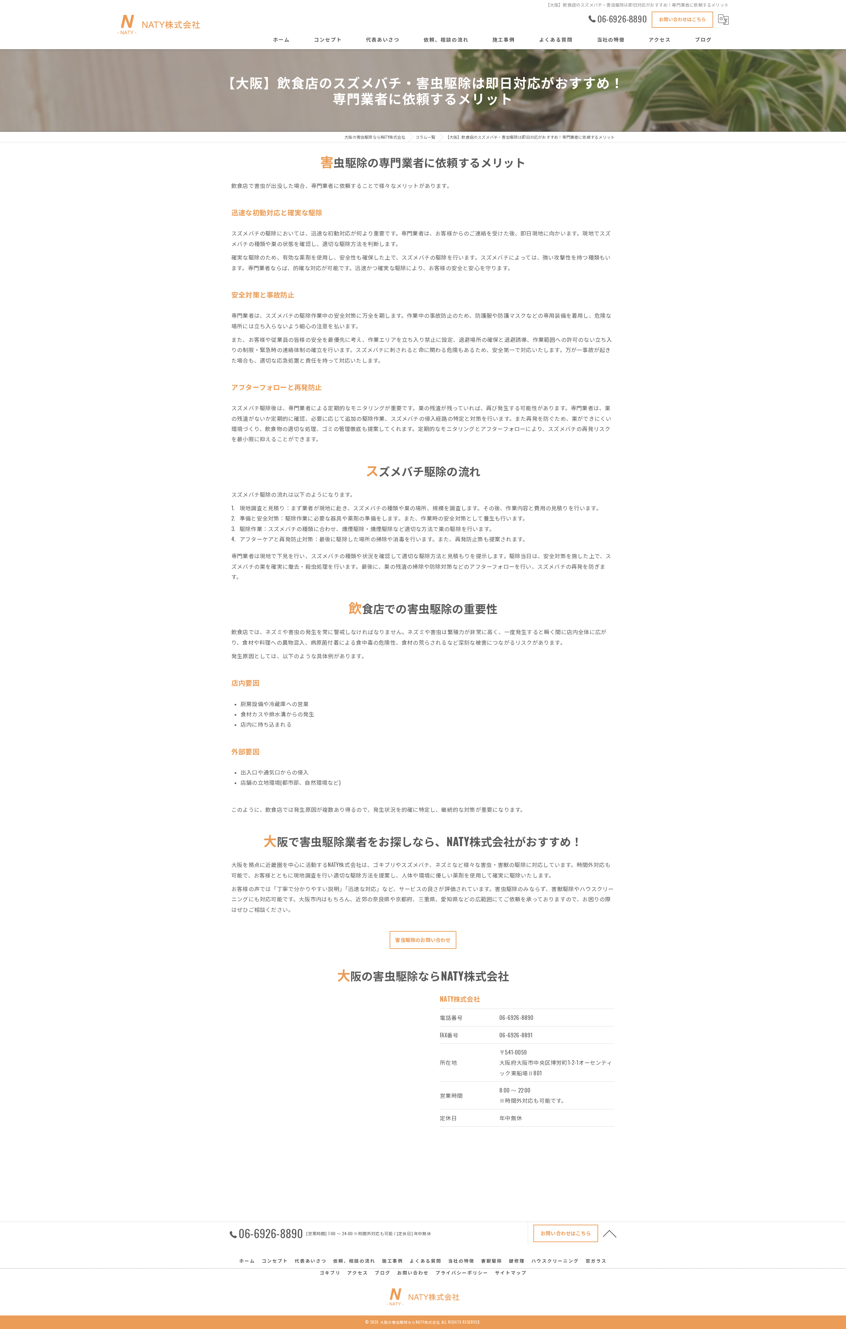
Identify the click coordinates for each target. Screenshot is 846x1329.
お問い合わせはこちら (682, 19)
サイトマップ (511, 1272)
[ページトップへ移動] (609, 1233)
